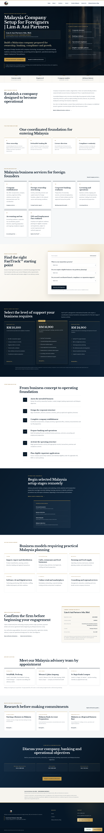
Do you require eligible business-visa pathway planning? (69, 269)
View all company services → (93, 177)
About (53, 3)
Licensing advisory (84, 205)
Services (60, 3)
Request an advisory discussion (36, 59)
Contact (53, 816)
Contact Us (83, 3)
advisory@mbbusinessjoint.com (52, 774)
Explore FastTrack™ (36, 234)
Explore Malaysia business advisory (62, 110)
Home (49, 3)
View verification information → (11, 636)
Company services (11, 205)
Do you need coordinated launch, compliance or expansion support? (73, 277)
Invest (66, 3)
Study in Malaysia (75, 3)
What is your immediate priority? (62, 262)
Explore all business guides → (93, 707)
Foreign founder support (37, 205)
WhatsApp (88, 829)
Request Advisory (97, 829)
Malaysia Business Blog (93, 3)
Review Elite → (74, 361)
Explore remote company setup (36, 496)
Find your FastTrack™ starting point (15, 59)
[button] (52, 401)
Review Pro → (42, 361)
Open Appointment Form (85, 820)
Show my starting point (59, 287)
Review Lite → (10, 361)
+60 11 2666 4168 (80, 813)
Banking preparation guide (62, 205)
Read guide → (9, 727)
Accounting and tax (11, 234)
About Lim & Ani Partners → (26, 636)
